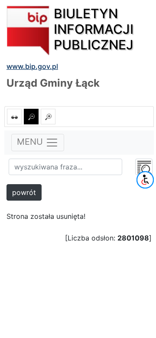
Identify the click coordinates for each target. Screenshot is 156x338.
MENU (31, 141)
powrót (24, 192)
